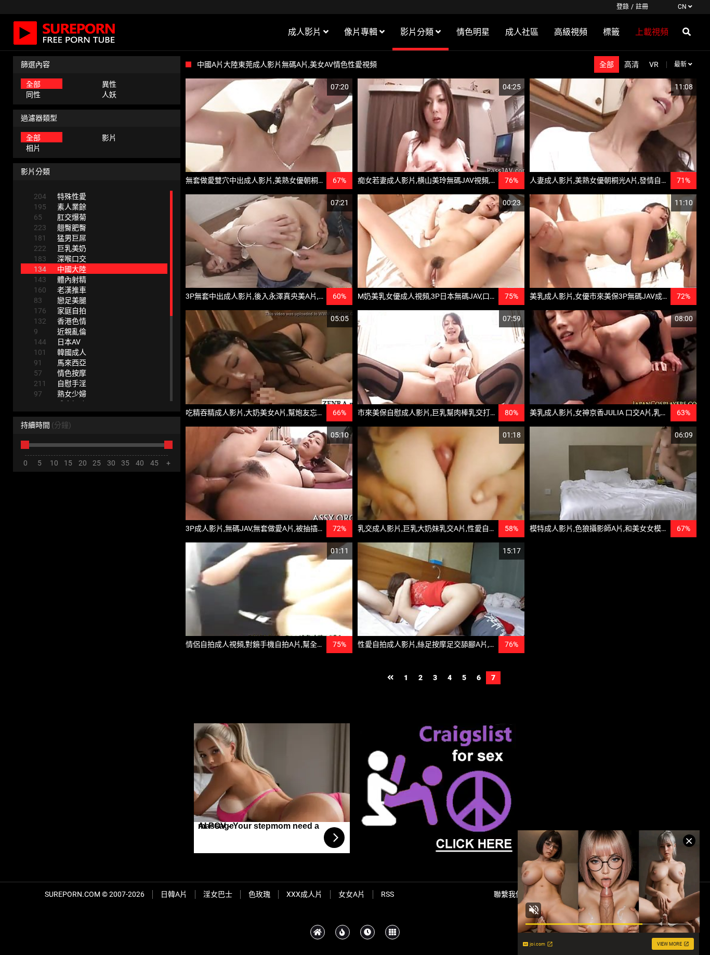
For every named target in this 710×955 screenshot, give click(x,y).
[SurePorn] (64, 32)
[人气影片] (342, 932)
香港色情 (60, 321)
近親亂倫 (60, 331)
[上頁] (390, 677)
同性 (33, 94)
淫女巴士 (217, 894)
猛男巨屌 (60, 238)
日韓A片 (174, 894)
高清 (631, 64)
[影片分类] (392, 932)
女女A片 (351, 894)
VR (654, 64)
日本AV (57, 342)
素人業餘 (60, 207)
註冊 (642, 6)
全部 (33, 84)
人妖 (109, 94)
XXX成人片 (304, 894)
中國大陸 (60, 269)
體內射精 (60, 279)
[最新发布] (367, 932)
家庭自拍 (60, 311)
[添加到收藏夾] (319, 87)
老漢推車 (60, 290)
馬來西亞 (60, 363)
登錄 (622, 6)
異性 (109, 84)
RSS (387, 894)
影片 (109, 138)
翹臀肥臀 (60, 227)
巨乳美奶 (60, 248)
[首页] (317, 932)
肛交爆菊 (60, 217)
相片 (33, 148)
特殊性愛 (60, 196)
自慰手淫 (60, 383)
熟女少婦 (60, 394)
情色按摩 (60, 373)
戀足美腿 (60, 300)
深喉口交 (60, 259)
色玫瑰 (259, 894)
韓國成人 (60, 352)
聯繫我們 (508, 894)
